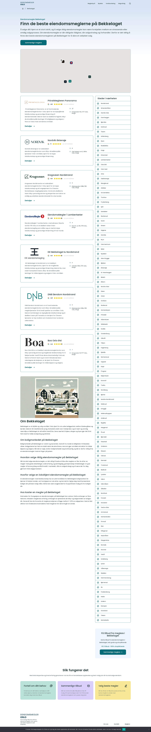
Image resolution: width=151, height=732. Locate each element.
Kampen (104, 606)
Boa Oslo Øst (55, 340)
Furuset (103, 498)
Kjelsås (103, 352)
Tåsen (103, 343)
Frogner (103, 371)
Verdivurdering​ (110, 3)
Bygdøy (103, 423)
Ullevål (103, 338)
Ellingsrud (104, 531)
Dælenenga (105, 179)
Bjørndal (103, 437)
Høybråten (104, 536)
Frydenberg (105, 202)
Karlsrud (104, 127)
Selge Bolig (121, 3)
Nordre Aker (105, 287)
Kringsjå (103, 409)
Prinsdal (103, 315)
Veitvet (103, 456)
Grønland (104, 611)
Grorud (103, 521)
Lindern (103, 601)
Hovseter (104, 503)
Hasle (103, 597)
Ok (124, 729)
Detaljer (28, 126)
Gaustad (104, 442)
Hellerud (104, 404)
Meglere (127, 724)
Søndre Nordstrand (107, 399)
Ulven (103, 296)
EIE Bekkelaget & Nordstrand (63, 252)
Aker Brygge (105, 258)
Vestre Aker (105, 507)
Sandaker (104, 212)
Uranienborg (105, 334)
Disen (103, 291)
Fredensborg (105, 592)
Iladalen (103, 573)
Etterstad (104, 155)
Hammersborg (106, 578)
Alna (102, 174)
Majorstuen (105, 376)
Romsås (103, 545)
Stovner (103, 550)
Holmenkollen (105, 517)
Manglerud (104, 183)
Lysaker (103, 474)
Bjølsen (103, 263)
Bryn (102, 240)
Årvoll (103, 432)
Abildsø (103, 188)
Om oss (105, 724)
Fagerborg (104, 348)
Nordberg (104, 390)
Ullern (103, 479)
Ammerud (104, 512)
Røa (102, 526)
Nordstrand (105, 103)
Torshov (103, 197)
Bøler (102, 249)
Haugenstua (105, 540)
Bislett (103, 277)
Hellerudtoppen (106, 413)
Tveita (103, 385)
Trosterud (104, 465)
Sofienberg (104, 136)
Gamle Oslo (105, 113)
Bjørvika (103, 122)
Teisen (103, 615)
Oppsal (103, 362)
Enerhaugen (105, 118)
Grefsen (103, 301)
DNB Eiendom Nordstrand (62, 294)
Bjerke (103, 395)
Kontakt (116, 724)
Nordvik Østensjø (57, 140)
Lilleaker (103, 489)
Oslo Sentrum (105, 244)
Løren (103, 564)
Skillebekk (104, 324)
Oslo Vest (104, 169)
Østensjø (104, 268)
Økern (103, 282)
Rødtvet (103, 470)
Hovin (103, 221)
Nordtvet (104, 493)
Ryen (102, 141)
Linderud (104, 418)
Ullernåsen (104, 484)
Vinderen (104, 446)
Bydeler (100, 3)
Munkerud (104, 216)
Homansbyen (105, 310)
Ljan (102, 207)
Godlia (103, 329)
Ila (101, 587)
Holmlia (103, 235)
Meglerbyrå (91, 3)
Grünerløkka (105, 193)
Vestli (103, 554)
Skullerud (104, 305)
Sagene (103, 230)
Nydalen (103, 254)
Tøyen (103, 132)
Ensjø (102, 150)
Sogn (102, 366)
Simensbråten (106, 108)
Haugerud (104, 428)
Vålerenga (104, 568)
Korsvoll (103, 381)
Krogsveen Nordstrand (60, 175)
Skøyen (103, 451)
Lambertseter (105, 160)
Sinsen (103, 226)
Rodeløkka (104, 146)
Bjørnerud (104, 582)
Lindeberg (104, 559)
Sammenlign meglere (33, 43)
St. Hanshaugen (106, 273)
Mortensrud (105, 357)
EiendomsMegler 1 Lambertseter (65, 215)
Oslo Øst (104, 165)
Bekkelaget (31, 9)
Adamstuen (105, 320)
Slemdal (103, 460)
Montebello (105, 620)
